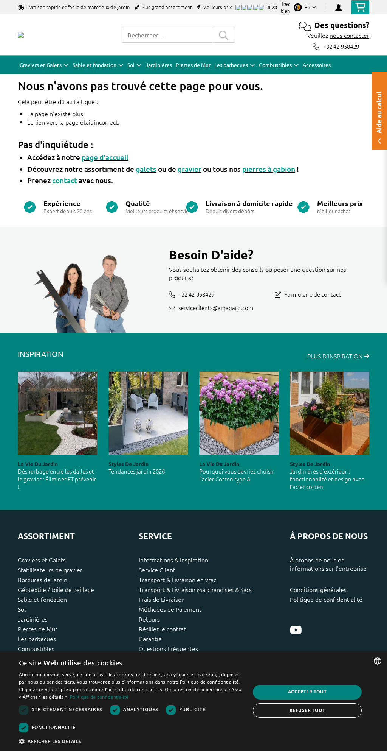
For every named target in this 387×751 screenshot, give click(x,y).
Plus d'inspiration (335, 356)
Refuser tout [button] (307, 710)
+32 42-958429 (341, 46)
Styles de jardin (128, 463)
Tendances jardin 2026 (136, 471)
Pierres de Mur (37, 629)
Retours (149, 619)
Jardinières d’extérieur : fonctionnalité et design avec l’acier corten (327, 479)
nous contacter (349, 35)
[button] (131, 741)
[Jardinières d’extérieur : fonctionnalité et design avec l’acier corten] (329, 413)
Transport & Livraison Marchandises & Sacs (195, 589)
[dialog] (193, 701)
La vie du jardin (38, 463)
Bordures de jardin (42, 579)
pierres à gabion (268, 169)
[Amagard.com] (21, 35)
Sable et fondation (42, 599)
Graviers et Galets (42, 560)
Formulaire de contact (312, 294)
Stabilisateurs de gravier (50, 570)
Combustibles (36, 648)
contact (64, 180)
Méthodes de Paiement (170, 609)
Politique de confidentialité (326, 599)
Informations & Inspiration (173, 560)
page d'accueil (105, 157)
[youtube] (296, 630)
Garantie (150, 638)
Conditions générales (318, 589)
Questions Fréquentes (168, 648)
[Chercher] (223, 35)
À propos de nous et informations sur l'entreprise (328, 564)
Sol (22, 609)
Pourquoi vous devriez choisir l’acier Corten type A (236, 475)
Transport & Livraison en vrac (177, 579)
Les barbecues (37, 638)
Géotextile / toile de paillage (56, 589)
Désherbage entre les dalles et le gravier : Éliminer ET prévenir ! (57, 479)
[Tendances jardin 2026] (148, 413)
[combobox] (167, 35)
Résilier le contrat (162, 629)
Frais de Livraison (162, 599)
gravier (189, 169)
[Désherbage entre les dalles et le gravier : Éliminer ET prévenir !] (57, 413)
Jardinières (33, 619)
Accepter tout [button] (307, 692)
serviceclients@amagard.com (215, 308)
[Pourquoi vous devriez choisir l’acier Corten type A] (239, 413)
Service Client (157, 570)
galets (146, 169)
